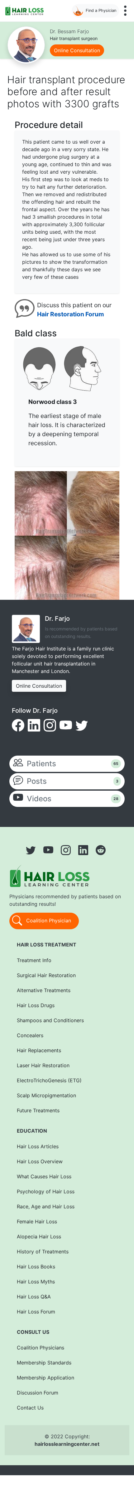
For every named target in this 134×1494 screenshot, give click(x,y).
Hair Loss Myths (36, 1281)
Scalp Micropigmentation (46, 1095)
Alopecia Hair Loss (39, 1236)
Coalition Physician (48, 920)
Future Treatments (38, 1110)
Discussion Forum (37, 1392)
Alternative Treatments (43, 990)
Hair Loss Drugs (36, 1005)
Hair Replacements (39, 1050)
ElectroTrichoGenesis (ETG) (49, 1080)
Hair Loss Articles (38, 1146)
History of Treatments (43, 1251)
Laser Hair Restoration (43, 1065)
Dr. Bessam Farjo (69, 31)
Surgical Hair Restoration (46, 975)
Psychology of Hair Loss (45, 1191)
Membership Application (45, 1377)
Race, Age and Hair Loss (45, 1206)
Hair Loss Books (36, 1266)
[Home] (25, 10)
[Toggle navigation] (125, 10)
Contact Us (30, 1408)
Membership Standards (44, 1362)
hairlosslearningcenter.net (67, 1444)
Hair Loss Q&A (34, 1296)
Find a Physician (101, 10)
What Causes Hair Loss (44, 1176)
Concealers (30, 1035)
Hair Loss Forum (36, 1311)
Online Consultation (77, 50)
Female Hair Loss (37, 1221)
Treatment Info (34, 960)
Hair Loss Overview (40, 1161)
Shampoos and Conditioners (50, 1020)
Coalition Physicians (40, 1347)
